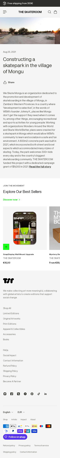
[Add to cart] (6, 247)
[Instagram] (5, 393)
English (6, 412)
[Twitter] (18, 393)
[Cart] (55, 12)
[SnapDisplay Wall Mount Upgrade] (25, 228)
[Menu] (5, 12)
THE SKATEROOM (12, 258)
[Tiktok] (38, 393)
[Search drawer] (49, 12)
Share (11, 82)
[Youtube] (25, 393)
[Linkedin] (45, 393)
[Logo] (30, 12)
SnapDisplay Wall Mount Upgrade (18, 254)
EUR (20, 412)
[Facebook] (11, 393)
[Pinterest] (32, 393)
